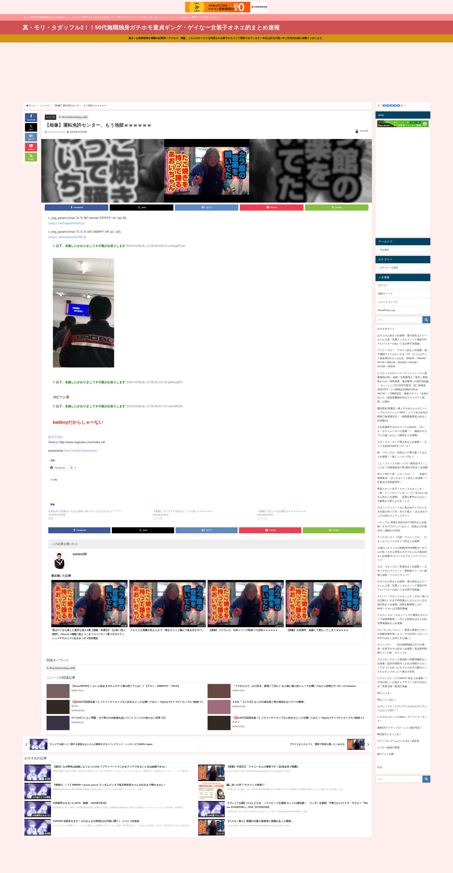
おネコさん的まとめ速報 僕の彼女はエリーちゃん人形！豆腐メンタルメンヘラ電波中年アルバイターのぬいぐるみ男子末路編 (402, 339)
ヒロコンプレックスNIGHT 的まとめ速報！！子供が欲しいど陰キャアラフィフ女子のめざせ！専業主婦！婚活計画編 (402, 682)
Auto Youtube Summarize (80, 450)
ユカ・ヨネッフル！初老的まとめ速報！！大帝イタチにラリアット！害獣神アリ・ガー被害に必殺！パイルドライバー (402, 570)
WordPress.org (386, 310)
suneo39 (364, 131)
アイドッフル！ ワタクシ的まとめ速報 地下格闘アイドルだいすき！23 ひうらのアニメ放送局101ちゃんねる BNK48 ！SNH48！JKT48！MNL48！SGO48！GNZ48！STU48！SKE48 (402, 358)
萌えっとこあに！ (387, 699)
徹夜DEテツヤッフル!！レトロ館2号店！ (399, 727)
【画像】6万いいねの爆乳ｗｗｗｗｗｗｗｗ (281, 511)
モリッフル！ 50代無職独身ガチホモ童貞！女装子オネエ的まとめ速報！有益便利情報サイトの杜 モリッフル (402, 648)
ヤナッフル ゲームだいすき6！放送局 (398, 741)
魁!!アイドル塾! (385, 754)
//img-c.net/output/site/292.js (67, 236)
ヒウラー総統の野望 (388, 747)
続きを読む (55, 436)
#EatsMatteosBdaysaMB (74, 117)
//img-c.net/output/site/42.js (66, 223)
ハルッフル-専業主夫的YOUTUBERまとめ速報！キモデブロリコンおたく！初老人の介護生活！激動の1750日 (402, 526)
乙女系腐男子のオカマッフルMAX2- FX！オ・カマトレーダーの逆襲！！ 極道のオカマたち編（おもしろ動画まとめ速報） (402, 431)
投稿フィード (385, 293)
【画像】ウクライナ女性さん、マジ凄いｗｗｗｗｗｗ (182, 511)
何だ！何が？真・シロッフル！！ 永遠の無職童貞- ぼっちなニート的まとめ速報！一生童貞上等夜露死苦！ (402, 478)
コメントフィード (388, 302)
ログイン (383, 285)
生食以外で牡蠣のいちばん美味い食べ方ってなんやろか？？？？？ (85, 511)
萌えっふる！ (384, 693)
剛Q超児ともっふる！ (389, 734)
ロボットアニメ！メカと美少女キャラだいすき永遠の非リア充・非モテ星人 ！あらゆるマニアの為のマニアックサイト (402, 511)
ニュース (50, 117)
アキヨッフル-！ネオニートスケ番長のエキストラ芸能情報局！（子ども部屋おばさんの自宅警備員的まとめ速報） (402, 619)
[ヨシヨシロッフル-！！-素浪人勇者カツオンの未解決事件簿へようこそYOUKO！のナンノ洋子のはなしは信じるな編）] (402, 634)
